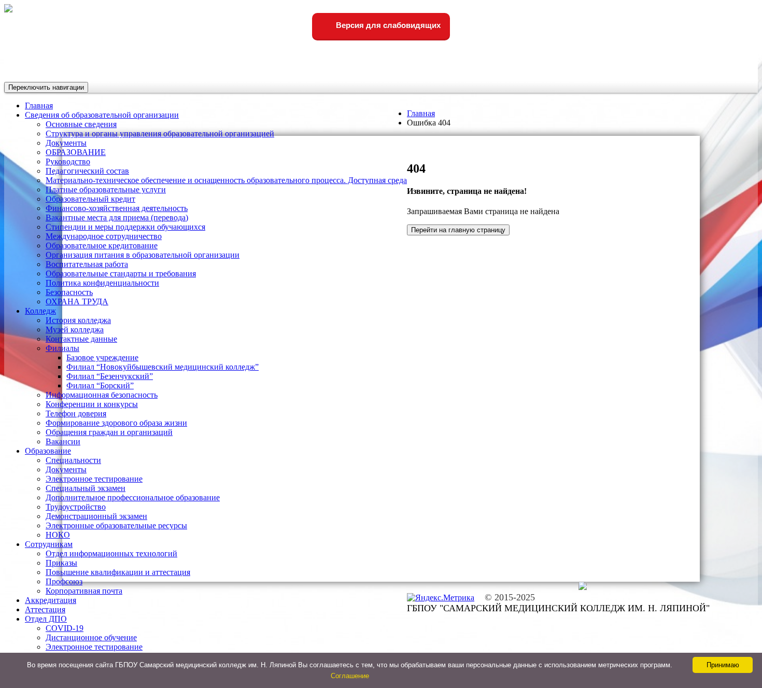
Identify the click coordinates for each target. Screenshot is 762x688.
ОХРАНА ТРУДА (77, 301)
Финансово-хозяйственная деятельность (117, 208)
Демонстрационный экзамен (96, 516)
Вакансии (63, 441)
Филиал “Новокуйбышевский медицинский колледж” (162, 366)
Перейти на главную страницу (458, 230)
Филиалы (62, 348)
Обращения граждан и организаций (109, 432)
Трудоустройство (76, 506)
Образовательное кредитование (102, 245)
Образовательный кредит (90, 198)
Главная (421, 113)
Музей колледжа (75, 329)
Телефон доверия (76, 413)
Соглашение (350, 676)
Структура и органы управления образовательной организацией (160, 133)
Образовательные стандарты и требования (121, 273)
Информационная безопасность (102, 394)
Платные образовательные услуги (106, 189)
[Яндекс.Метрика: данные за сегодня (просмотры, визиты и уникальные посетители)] (440, 597)
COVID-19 (64, 628)
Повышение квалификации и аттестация (118, 572)
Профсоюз (64, 581)
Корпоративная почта (84, 590)
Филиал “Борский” (100, 385)
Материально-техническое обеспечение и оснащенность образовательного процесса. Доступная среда (226, 180)
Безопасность (69, 292)
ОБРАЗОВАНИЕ (76, 152)
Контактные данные (81, 338)
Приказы (61, 562)
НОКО (58, 534)
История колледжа (78, 320)
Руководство (68, 161)
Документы (66, 142)
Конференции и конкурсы (92, 404)
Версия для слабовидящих (387, 25)
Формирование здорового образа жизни (116, 422)
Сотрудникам (49, 544)
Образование (48, 450)
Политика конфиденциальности (102, 282)
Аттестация (45, 609)
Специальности (73, 460)
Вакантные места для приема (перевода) (117, 217)
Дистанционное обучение (91, 637)
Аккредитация (50, 600)
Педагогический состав (87, 170)
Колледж (40, 310)
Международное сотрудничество (104, 236)
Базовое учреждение (102, 357)
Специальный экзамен (85, 488)
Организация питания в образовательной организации (142, 254)
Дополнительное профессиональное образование (133, 497)
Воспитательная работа (87, 264)
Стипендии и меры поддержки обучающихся (125, 226)
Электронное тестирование (94, 478)
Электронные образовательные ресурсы (116, 525)
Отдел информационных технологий (111, 553)
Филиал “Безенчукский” (109, 376)
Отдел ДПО (46, 618)
